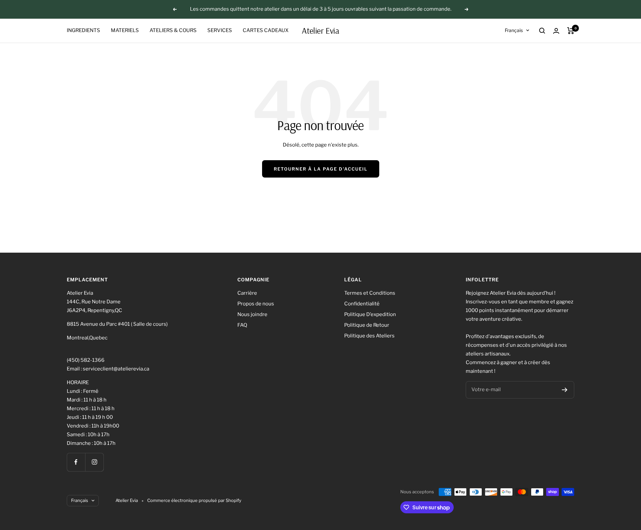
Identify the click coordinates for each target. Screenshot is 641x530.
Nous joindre (252, 314)
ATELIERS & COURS (173, 30)
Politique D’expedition (370, 314)
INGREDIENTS (83, 30)
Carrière (247, 293)
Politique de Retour (366, 325)
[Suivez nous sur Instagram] (94, 462)
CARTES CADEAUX (265, 30)
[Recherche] (542, 31)
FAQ (242, 325)
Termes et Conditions (369, 293)
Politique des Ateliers (369, 336)
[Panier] (570, 30)
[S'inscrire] (565, 389)
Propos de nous (255, 304)
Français (514, 30)
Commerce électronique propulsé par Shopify (194, 500)
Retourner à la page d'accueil (321, 169)
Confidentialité (362, 304)
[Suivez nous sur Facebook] (76, 462)
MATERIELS (125, 30)
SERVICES (219, 30)
